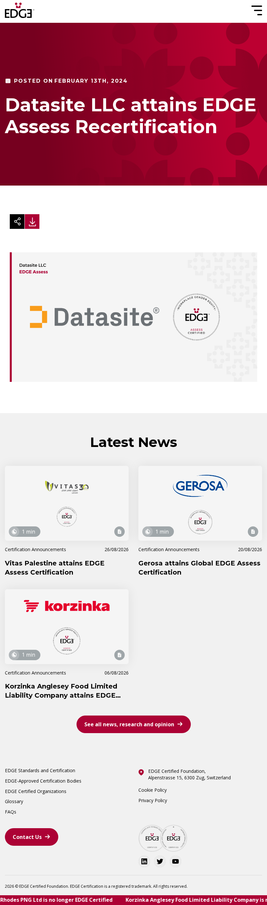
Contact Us (27, 837)
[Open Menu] (256, 10)
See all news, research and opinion (129, 724)
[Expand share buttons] (17, 221)
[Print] (32, 221)
